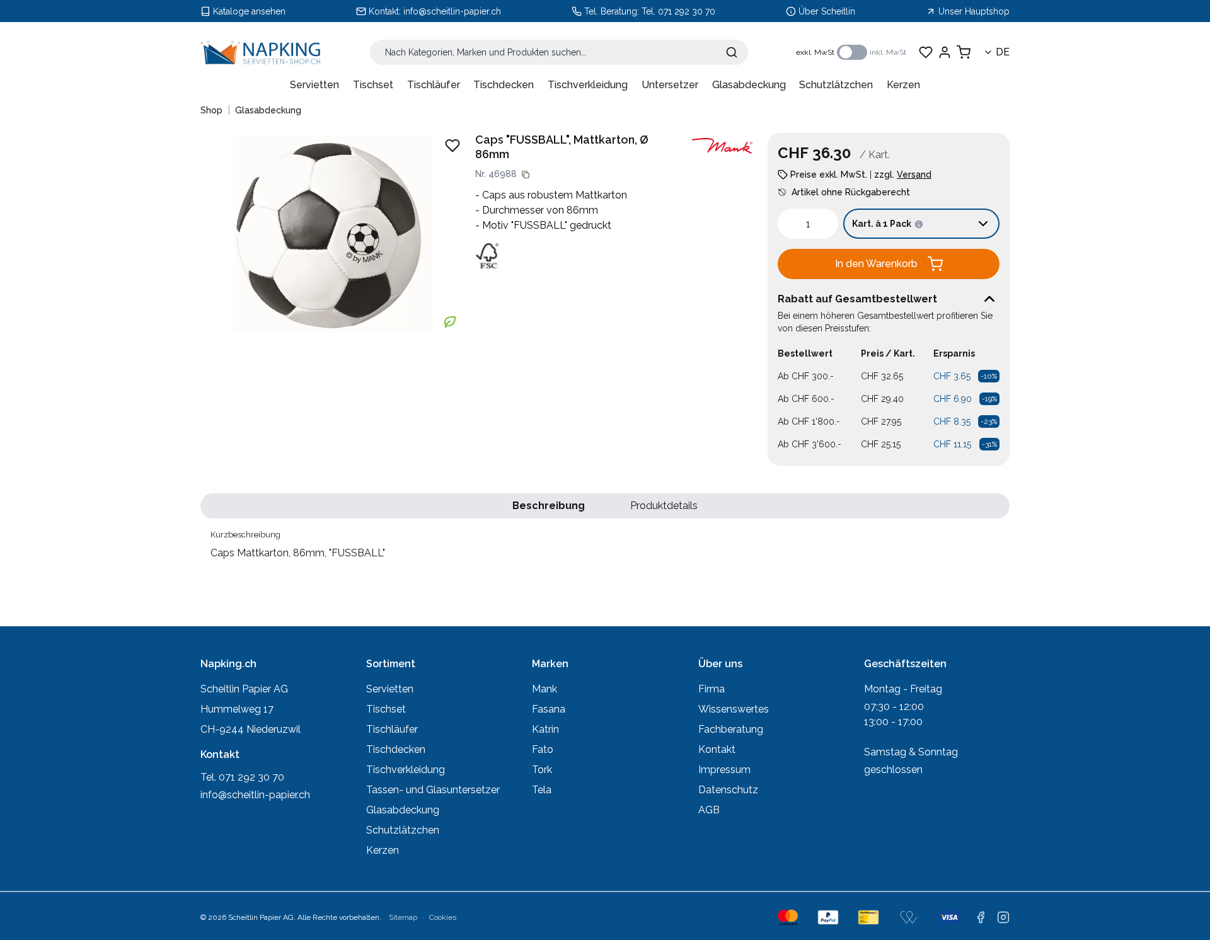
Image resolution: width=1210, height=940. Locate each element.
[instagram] (1003, 917)
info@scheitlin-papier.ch (452, 11)
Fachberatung (730, 729)
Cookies (442, 917)
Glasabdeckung (749, 85)
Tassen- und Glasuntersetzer (433, 790)
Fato (542, 749)
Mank (544, 689)
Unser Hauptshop (974, 11)
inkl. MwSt (888, 52)
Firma (711, 689)
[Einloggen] (945, 52)
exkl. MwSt (815, 52)
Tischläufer (433, 85)
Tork (542, 770)
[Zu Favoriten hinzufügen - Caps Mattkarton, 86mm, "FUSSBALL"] (452, 145)
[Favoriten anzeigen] (926, 52)
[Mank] (722, 146)
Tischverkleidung (588, 85)
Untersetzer (670, 85)
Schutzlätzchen (836, 85)
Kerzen (903, 85)
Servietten (314, 85)
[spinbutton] (808, 224)
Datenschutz (728, 790)
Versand (914, 174)
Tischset (373, 85)
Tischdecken (503, 85)
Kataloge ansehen (249, 11)
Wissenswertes (733, 709)
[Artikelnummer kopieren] (526, 174)
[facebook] (980, 917)
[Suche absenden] (731, 52)
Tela (541, 790)
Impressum (724, 770)
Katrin (545, 729)
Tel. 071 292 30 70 (678, 11)
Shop (211, 110)
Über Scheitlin (826, 11)
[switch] (852, 52)
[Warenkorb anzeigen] (964, 52)
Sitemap (403, 917)
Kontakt (716, 749)
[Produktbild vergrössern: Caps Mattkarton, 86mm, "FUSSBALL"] (332, 234)
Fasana (548, 709)
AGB (709, 810)
